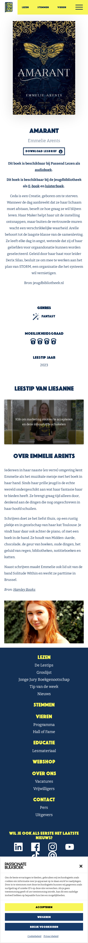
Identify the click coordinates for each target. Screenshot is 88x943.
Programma (44, 724)
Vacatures (44, 781)
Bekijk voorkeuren (44, 927)
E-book (34, 186)
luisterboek (54, 186)
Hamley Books (24, 590)
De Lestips (44, 665)
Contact (44, 799)
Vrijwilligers (44, 788)
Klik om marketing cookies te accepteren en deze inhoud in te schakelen (44, 422)
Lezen (25, 7)
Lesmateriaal (44, 750)
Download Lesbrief (41, 151)
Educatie (44, 742)
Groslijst (44, 672)
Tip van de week (44, 686)
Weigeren (44, 917)
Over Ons (44, 773)
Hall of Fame (44, 731)
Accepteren (44, 907)
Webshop (44, 761)
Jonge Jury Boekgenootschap (44, 679)
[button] (81, 866)
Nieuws (44, 694)
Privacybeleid (51, 936)
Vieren (61, 7)
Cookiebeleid (34, 936)
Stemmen (43, 7)
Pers (44, 807)
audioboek (43, 170)
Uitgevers (44, 814)
